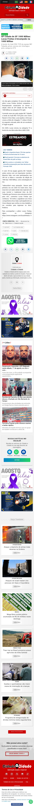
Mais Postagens (17, 732)
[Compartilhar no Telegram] (22, 58)
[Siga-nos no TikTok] (27, 774)
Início (6, 778)
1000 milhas (24, 231)
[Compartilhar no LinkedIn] (27, 58)
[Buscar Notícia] (27, 15)
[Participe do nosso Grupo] (17, 241)
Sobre (13, 778)
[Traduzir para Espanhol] (26, 2)
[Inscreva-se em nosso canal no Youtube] (22, 774)
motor (6, 231)
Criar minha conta (16, 753)
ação (14, 231)
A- (25, 89)
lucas (6, 234)
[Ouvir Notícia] (5, 95)
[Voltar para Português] (16, 2)
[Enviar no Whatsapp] (17, 58)
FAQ (28, 782)
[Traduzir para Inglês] (21, 2)
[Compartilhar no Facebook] (6, 58)
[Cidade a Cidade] (17, 8)
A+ (30, 89)
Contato (17, 785)
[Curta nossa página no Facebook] (6, 774)
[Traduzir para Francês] (31, 2)
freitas (14, 234)
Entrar (6, 2)
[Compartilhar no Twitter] (11, 58)
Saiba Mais (17, 288)
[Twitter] (23, 282)
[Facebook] (17, 282)
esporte (6, 227)
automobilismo (18, 227)
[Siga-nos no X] (17, 774)
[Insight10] (17, 305)
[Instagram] (11, 282)
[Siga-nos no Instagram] (11, 774)
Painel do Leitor (23, 778)
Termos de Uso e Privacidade (13, 782)
